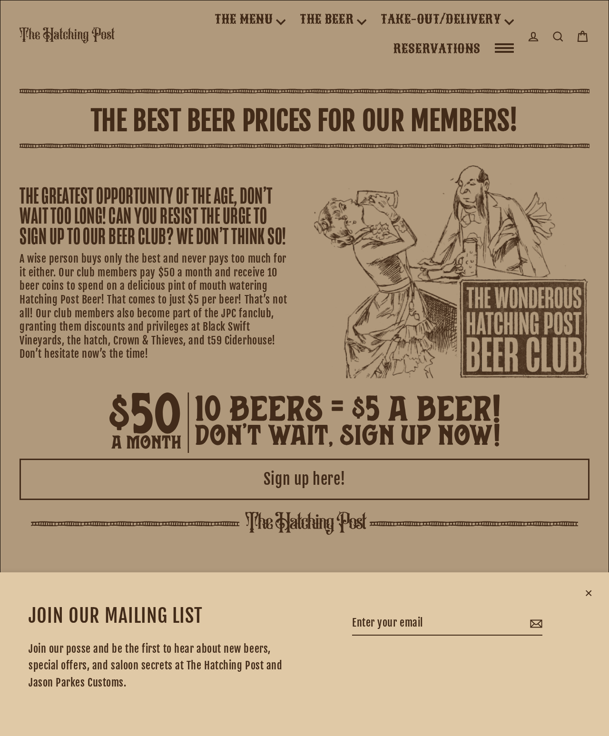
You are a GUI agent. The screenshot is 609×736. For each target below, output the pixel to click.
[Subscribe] (534, 623)
